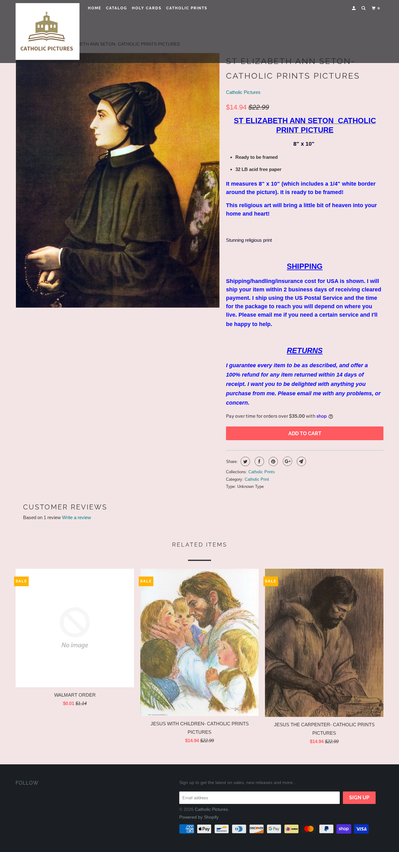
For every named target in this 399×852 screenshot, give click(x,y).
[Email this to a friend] (300, 461)
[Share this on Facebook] (258, 461)
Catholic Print (257, 479)
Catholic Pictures (243, 92)
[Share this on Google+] (286, 461)
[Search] (364, 8)
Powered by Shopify (199, 817)
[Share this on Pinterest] (272, 461)
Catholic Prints (186, 8)
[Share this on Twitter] (244, 461)
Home (94, 8)
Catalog (116, 8)
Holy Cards (146, 8)
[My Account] (354, 8)
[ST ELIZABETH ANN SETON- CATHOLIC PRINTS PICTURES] (118, 180)
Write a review (76, 517)
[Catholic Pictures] (47, 31)
